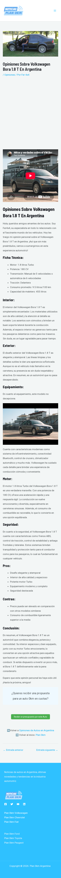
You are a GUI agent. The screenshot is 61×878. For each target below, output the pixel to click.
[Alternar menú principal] (55, 10)
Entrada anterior (13, 750)
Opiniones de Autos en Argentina (36, 730)
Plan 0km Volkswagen (16, 812)
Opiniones (9, 74)
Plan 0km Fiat (11, 821)
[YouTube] (18, 804)
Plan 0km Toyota (13, 838)
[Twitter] (11, 804)
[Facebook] (5, 804)
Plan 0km (41, 734)
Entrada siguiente (47, 750)
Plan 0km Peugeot (14, 842)
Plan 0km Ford (12, 833)
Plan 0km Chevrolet (14, 817)
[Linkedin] (24, 804)
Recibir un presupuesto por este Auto (30, 717)
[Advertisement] (30, 111)
